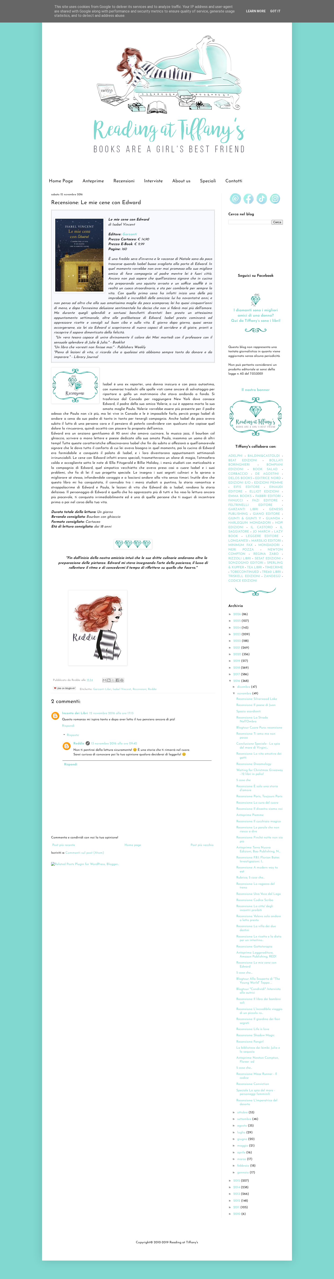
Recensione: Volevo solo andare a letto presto (258, 918)
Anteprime (93, 181)
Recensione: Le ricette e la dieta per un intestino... (258, 938)
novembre (244, 693)
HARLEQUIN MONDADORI (249, 523)
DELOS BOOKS (240, 478)
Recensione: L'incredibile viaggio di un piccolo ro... (259, 1011)
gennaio (243, 1172)
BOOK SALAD (265, 469)
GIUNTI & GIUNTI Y (244, 518)
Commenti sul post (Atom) (84, 853)
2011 (236, 1207)
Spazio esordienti (248, 711)
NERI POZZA (241, 549)
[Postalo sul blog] (109, 680)
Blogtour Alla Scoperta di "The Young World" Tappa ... (258, 981)
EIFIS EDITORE (246, 487)
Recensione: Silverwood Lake (256, 699)
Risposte (73, 735)
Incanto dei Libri (75, 713)
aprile (241, 1152)
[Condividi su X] (113, 680)
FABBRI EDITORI (268, 496)
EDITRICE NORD (268, 478)
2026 (237, 614)
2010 (237, 1214)
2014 (237, 1187)
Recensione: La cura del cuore (257, 802)
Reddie (152, 689)
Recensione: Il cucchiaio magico (258, 821)
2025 (237, 621)
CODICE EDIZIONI (242, 581)
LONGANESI (238, 541)
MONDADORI (268, 545)
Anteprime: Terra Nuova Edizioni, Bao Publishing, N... (258, 849)
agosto (242, 1125)
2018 (237, 668)
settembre (244, 1119)
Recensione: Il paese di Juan (256, 705)
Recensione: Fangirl (250, 1041)
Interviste (153, 181)
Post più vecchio (202, 845)
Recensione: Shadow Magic (255, 1035)
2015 (237, 1181)
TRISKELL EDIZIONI (245, 576)
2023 (237, 634)
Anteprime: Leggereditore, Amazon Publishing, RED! (256, 954)
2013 (237, 1194)
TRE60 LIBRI (271, 572)
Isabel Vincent (122, 689)
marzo (242, 1159)
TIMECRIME (274, 567)
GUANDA (273, 518)
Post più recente (63, 845)
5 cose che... (244, 1068)
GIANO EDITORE (266, 514)
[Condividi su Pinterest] (122, 680)
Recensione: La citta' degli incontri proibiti (254, 908)
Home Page (61, 181)
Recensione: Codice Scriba (254, 900)
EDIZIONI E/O (239, 483)
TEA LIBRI (254, 567)
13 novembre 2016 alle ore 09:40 (114, 743)
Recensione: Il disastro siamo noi (259, 809)
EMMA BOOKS (240, 496)
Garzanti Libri (102, 689)
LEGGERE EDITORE (262, 536)
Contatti (233, 181)
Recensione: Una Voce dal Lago (258, 894)
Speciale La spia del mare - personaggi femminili (255, 1092)
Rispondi (68, 726)
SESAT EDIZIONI (268, 558)
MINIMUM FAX (240, 545)
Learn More (256, 11)
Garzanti (129, 234)
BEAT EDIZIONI (242, 460)
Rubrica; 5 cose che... (250, 877)
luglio (241, 1132)
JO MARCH (262, 531)
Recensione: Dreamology (253, 764)
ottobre (243, 1112)
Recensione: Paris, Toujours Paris (259, 796)
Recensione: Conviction (252, 1084)
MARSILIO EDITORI (266, 541)
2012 (237, 1201)
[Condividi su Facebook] (117, 680)
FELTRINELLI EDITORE (250, 505)
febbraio (243, 1165)
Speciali (208, 181)
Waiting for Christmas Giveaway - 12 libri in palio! (259, 772)
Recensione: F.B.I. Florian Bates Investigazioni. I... (257, 859)
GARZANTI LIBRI (243, 509)
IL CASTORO (261, 527)
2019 (237, 661)
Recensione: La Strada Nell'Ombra (252, 719)
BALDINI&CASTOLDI (264, 456)
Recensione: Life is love (252, 1029)
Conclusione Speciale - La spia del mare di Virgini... (258, 745)
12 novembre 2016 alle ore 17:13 (111, 713)
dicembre (244, 687)
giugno (242, 1139)
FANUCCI (235, 500)
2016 (237, 681)
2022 (237, 641)
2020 (237, 654)
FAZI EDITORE (265, 500)
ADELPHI (235, 456)
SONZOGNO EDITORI (245, 563)
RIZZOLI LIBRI (239, 558)
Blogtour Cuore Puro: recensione (259, 727)
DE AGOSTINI (267, 474)
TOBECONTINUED (244, 572)
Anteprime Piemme (250, 815)
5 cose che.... (244, 972)
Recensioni (124, 181)
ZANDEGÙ (272, 576)
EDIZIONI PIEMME (268, 483)
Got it (275, 11)
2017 (237, 674)
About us (181, 181)
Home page (133, 845)
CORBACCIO (238, 474)
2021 (237, 648)
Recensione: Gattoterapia (254, 946)
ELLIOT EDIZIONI (264, 491)
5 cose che (243, 780)
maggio (243, 1145)
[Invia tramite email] (104, 680)
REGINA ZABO (266, 554)
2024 (237, 627)
